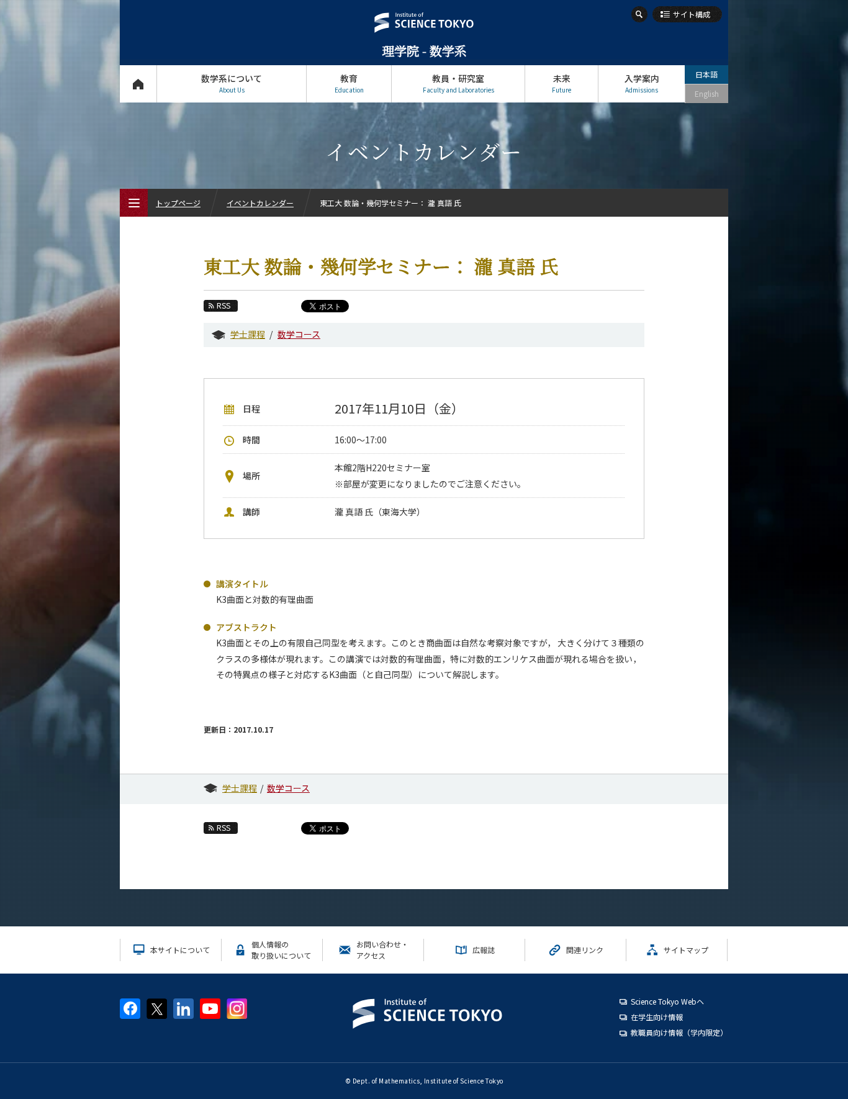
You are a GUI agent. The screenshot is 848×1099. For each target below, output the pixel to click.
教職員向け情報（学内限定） (679, 1032)
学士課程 (247, 334)
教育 (349, 83)
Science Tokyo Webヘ (667, 1001)
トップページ (138, 83)
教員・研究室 (458, 83)
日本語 (706, 74)
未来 (561, 83)
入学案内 (642, 83)
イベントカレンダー (260, 202)
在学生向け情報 (657, 1016)
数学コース (298, 334)
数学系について (231, 83)
